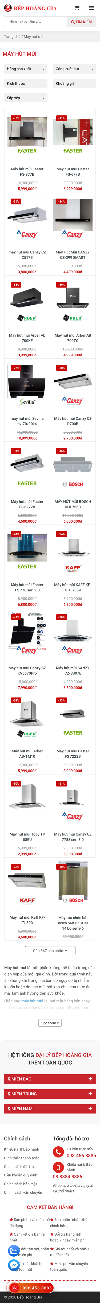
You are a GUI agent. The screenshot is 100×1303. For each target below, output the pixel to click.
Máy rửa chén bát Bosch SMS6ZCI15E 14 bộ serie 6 (73, 922)
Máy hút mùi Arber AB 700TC (73, 338)
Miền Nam (21, 1108)
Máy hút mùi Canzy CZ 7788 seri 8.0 (72, 837)
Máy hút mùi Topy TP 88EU (27, 837)
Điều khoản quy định (20, 1175)
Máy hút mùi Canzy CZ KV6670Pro (27, 670)
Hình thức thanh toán (21, 1158)
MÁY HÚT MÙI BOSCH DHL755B (73, 504)
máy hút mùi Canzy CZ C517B (27, 255)
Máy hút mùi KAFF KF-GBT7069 (72, 587)
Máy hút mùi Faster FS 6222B (27, 504)
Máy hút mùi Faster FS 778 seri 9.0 (27, 587)
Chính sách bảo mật (20, 1184)
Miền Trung (23, 1093)
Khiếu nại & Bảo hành (21, 1149)
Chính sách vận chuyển (23, 1192)
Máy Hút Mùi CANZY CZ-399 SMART (73, 255)
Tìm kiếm (83, 22)
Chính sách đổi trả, (19, 1166)
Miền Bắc (20, 1079)
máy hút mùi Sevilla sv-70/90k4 (27, 421)
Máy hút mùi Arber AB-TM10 (27, 754)
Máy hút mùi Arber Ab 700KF (27, 338)
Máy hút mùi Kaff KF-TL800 (27, 920)
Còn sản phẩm (49, 951)
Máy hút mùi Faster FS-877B (27, 171)
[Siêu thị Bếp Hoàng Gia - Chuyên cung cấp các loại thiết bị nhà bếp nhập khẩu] (30, 7)
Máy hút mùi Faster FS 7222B (73, 754)
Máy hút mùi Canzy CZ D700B (72, 421)
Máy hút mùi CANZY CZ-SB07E (73, 670)
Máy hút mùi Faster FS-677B (73, 171)
